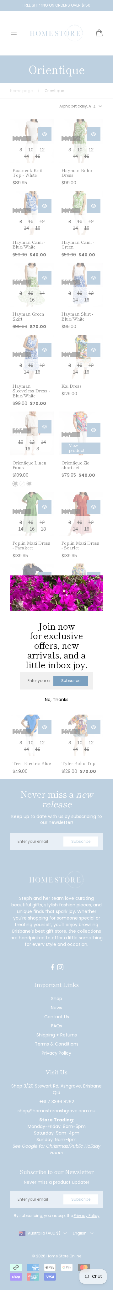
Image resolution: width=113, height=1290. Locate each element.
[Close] (95, 583)
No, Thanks (56, 699)
